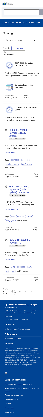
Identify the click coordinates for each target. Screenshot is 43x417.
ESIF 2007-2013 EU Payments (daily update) (19, 133)
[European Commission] (8, 3)
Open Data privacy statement (16, 319)
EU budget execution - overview (24, 86)
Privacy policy (10, 408)
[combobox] (20, 40)
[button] (34, 40)
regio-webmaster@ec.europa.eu (17, 329)
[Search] (41, 12)
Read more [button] (10, 153)
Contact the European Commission (18, 384)
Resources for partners (14, 395)
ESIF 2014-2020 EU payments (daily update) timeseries (19, 189)
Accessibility (9, 316)
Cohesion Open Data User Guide (26, 108)
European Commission (15, 380)
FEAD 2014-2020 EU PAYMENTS (19, 241)
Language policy (11, 399)
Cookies (8, 403)
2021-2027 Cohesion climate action (24, 64)
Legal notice (9, 412)
